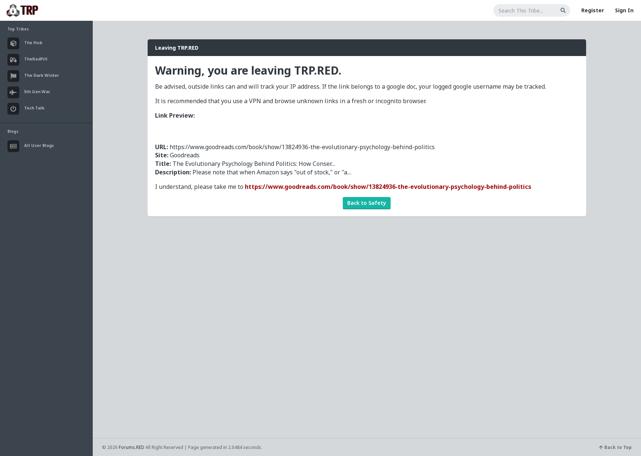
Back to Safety (366, 202)
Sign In (624, 10)
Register (592, 10)
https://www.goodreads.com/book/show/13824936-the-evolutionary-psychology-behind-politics (388, 187)
